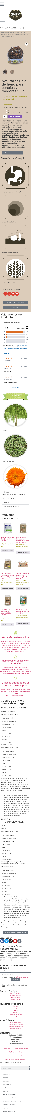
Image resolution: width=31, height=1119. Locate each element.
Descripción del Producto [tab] (11, 499)
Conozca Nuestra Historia (9, 1094)
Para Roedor (6, 1087)
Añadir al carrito (15, 116)
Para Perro (5, 1074)
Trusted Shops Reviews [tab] (12, 322)
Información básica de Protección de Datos (14, 985)
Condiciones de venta (15, 1056)
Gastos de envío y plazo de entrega (15, 1060)
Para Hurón (6, 1081)
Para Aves (5, 1091)
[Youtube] (15, 941)
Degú (9, 34)
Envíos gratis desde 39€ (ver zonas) (12, 28)
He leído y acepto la (15, 977)
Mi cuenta (5, 1108)
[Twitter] (6, 941)
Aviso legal (6, 1048)
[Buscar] (29, 1068)
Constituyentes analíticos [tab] (11, 506)
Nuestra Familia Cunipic (9, 1104)
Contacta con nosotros (9, 1111)
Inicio (2, 32)
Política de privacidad (22, 977)
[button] (26, 44)
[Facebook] (2, 941)
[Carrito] (2, 23)
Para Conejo (6, 1084)
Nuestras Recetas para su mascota (12, 1101)
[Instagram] (11, 941)
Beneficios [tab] (6, 502)
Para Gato (5, 1077)
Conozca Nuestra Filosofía (10, 1098)
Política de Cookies (15, 1052)
